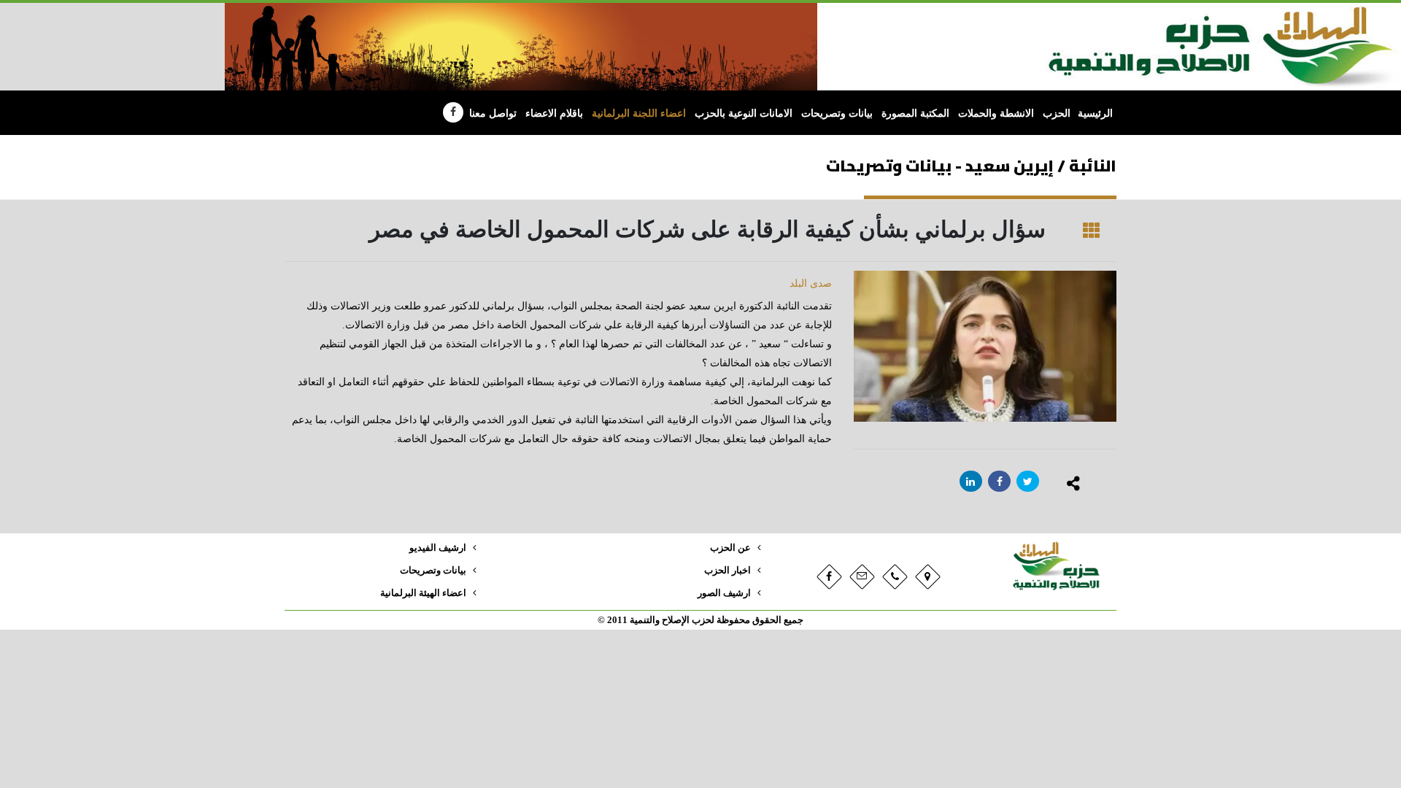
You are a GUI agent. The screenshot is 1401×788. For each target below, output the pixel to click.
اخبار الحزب (727, 570)
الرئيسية (1095, 113)
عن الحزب (730, 548)
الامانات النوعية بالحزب (743, 113)
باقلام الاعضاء (554, 113)
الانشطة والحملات (996, 113)
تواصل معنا (493, 113)
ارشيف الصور (724, 593)
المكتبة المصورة (915, 113)
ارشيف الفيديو (437, 548)
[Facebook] (453, 112)
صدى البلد (811, 283)
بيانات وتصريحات (837, 113)
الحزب (1056, 113)
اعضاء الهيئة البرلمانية (423, 593)
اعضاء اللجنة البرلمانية (639, 113)
